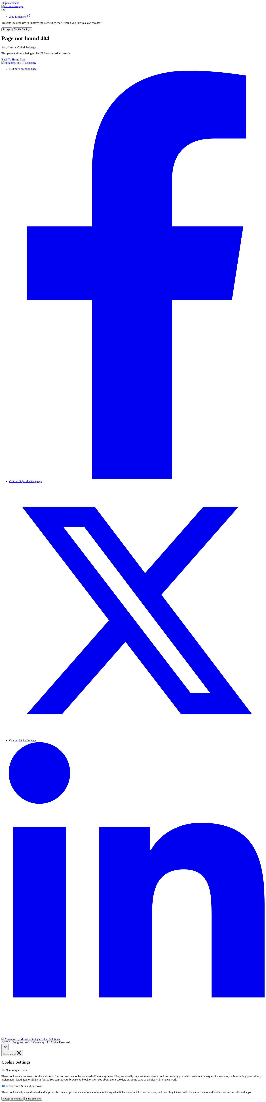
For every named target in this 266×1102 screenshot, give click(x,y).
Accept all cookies (12, 1098)
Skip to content (10, 3)
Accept (6, 29)
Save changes (33, 1098)
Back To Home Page (13, 59)
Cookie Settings (22, 29)
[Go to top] (5, 1047)
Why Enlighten (18, 16)
